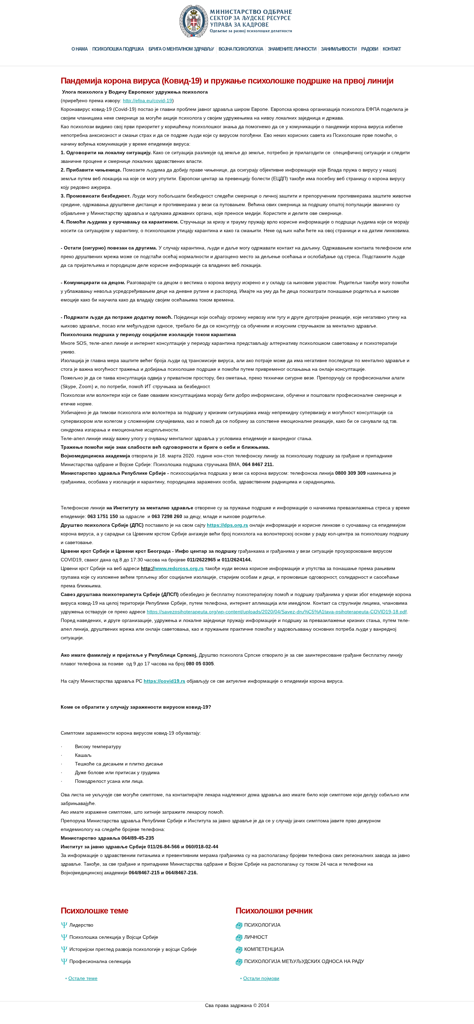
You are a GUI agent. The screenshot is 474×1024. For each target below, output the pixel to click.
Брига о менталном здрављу (181, 49)
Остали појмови (261, 978)
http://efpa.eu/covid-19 (147, 100)
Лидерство (81, 925)
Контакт (392, 49)
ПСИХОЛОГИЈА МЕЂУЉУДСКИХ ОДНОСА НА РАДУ (304, 961)
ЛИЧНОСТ (256, 937)
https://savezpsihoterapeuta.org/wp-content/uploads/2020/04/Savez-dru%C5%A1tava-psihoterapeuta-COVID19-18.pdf (277, 611)
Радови (369, 49)
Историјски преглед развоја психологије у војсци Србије (133, 949)
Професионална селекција (100, 961)
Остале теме (83, 978)
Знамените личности (292, 49)
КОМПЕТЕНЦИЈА (264, 949)
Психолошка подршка (118, 49)
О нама (79, 49)
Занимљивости (338, 49)
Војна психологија (241, 49)
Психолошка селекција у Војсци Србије (113, 937)
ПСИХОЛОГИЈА (262, 925)
